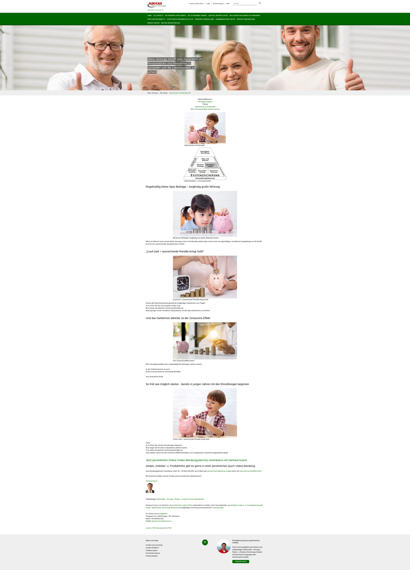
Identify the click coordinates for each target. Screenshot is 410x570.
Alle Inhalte (158, 15)
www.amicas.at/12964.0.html (250, 471)
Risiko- (148, 508)
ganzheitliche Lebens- (236, 505)
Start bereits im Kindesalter (205, 107)
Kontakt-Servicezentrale (154, 545)
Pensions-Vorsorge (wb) (204, 19)
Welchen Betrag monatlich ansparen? (245, 15)
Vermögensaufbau (205, 102)
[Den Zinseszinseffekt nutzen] (205, 340)
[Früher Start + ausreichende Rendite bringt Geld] (205, 413)
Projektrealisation (152, 556)
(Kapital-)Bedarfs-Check (218, 15)
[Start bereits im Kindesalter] (205, 128)
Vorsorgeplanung (253, 505)
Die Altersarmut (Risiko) (197, 15)
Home (149, 15)
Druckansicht (162, 528)
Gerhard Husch (240, 561)
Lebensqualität (217, 508)
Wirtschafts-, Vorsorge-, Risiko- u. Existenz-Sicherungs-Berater (180, 499)
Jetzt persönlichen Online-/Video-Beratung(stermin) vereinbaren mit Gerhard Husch (196, 460)
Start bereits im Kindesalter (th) (180, 19)
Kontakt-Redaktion (152, 548)
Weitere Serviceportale (170, 23)
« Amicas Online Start (196, 3)
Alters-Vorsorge (152, 93)
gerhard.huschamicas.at (217, 471)
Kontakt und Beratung (246, 19)
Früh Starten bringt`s (156, 19)
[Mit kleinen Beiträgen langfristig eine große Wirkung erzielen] (205, 214)
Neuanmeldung (218, 3)
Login (208, 3)
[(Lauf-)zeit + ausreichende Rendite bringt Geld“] (205, 277)
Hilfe (227, 3)
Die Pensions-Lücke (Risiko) (175, 15)
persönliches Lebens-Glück (182, 505)
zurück (148, 528)
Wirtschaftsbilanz (161, 514)
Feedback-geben (151, 550)
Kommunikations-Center (225, 19)
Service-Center (153, 23)
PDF (170, 528)
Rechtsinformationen (153, 553)
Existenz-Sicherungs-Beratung (166, 508)
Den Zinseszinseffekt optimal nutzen (205, 109)
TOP (154, 528)
